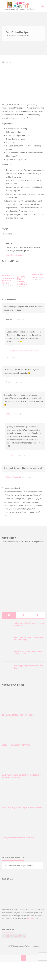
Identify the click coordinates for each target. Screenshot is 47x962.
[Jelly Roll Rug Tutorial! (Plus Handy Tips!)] (23, 794)
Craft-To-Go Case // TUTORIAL (16, 744)
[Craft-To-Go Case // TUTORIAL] (23, 731)
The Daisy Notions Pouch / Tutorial (18, 714)
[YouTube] (16, 936)
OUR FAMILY (30, 919)
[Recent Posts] (9, 615)
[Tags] (38, 615)
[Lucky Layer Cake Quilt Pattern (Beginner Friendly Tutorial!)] (23, 761)
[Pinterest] (12, 936)
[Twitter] (20, 936)
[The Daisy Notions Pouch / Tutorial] (23, 701)
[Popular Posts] (23, 615)
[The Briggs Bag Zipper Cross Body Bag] (7, 669)
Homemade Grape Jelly (37, 276)
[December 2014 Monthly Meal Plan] (23, 269)
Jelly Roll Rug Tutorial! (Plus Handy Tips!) (22, 807)
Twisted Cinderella (13, 477)
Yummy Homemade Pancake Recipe (8, 279)
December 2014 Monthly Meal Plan (22, 280)
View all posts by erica (14, 255)
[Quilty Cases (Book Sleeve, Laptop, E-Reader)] (7, 626)
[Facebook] (4, 936)
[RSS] (24, 936)
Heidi (11, 455)
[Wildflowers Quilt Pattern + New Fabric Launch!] (7, 655)
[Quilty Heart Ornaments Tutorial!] (23, 824)
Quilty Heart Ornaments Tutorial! (18, 837)
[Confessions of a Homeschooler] (18, 6)
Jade (8, 414)
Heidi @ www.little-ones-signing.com (24, 350)
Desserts (8, 234)
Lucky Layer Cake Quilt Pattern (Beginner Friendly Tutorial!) (21, 776)
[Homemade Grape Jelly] (38, 268)
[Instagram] (8, 936)
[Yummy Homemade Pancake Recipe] (8, 269)
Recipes (13, 36)
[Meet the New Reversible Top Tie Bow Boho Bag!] (7, 640)
